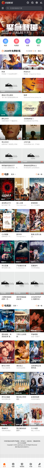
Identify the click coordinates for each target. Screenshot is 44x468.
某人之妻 (19, 203)
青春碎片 (5, 428)
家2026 (19, 234)
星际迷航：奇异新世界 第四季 (7, 336)
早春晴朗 (34, 334)
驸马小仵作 (6, 366)
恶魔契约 (34, 265)
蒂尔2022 (5, 142)
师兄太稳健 (6, 397)
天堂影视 (6, 441)
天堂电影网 (7, 2)
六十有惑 (34, 428)
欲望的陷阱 (35, 397)
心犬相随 (5, 234)
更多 (39, 51)
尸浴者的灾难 (21, 265)
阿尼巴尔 (27, 72)
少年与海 (27, 142)
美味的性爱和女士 (30, 165)
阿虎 (3, 72)
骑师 (25, 95)
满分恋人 (19, 366)
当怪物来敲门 (29, 118)
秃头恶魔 (5, 265)
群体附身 (34, 203)
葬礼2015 (5, 118)
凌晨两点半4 (6, 203)
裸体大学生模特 (7, 95)
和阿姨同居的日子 (8, 165)
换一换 (39, 174)
